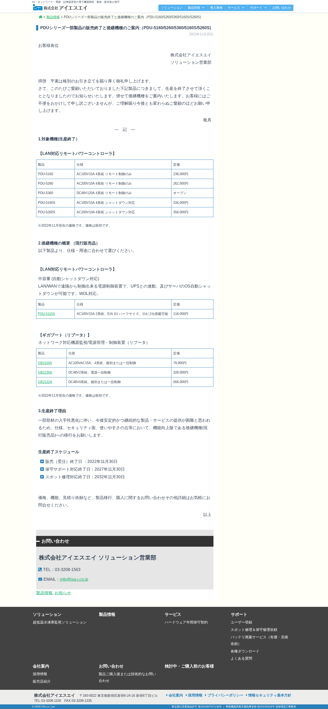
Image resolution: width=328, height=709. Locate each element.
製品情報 (194, 7)
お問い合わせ (281, 7)
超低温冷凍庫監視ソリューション (60, 622)
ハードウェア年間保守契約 (186, 622)
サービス (234, 7)
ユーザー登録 (241, 622)
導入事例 (216, 7)
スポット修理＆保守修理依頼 (254, 630)
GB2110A (45, 363)
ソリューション (171, 7)
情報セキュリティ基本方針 (269, 695)
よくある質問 (241, 658)
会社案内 (41, 666)
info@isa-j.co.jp (74, 579)
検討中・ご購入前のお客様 (189, 666)
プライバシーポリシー (225, 695)
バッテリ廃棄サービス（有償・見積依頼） (259, 640)
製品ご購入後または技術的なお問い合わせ (127, 677)
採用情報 (40, 674)
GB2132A (45, 382)
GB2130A (45, 372)
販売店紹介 (42, 681)
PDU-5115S (46, 314)
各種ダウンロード (245, 651)
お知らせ (63, 593)
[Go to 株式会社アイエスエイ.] (40, 17)
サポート (256, 7)
